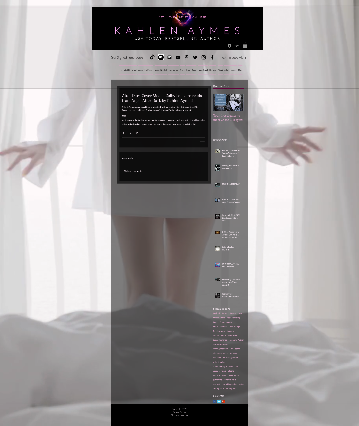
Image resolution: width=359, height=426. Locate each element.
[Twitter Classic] (219, 401)
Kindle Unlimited (220, 326)
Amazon (233, 313)
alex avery (177, 124)
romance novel (173, 120)
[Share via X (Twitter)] (130, 132)
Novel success (219, 331)
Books (215, 322)
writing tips (231, 388)
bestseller (167, 124)
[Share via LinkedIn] (137, 132)
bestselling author (143, 120)
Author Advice (219, 317)
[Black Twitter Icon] (195, 57)
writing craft (218, 388)
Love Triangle (234, 326)
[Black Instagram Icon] (204, 57)
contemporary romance (152, 124)
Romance (230, 331)
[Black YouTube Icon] (178, 57)
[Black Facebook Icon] (212, 57)
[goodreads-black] (169, 57)
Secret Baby (232, 335)
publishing (217, 379)
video (124, 124)
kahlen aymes (128, 120)
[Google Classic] (223, 401)
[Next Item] (239, 102)
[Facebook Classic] (214, 401)
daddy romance (219, 371)
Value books (235, 348)
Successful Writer (220, 344)
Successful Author (236, 340)
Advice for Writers (220, 313)
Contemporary (226, 322)
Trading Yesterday (220, 348)
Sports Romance (220, 340)
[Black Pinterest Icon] (186, 57)
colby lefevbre (134, 124)
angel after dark (189, 124)
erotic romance (158, 120)
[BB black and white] (161, 57)
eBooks (231, 371)
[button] (245, 45)
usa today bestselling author (193, 120)
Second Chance (219, 335)
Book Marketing (233, 317)
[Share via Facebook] (123, 132)
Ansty (241, 313)
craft (237, 366)
